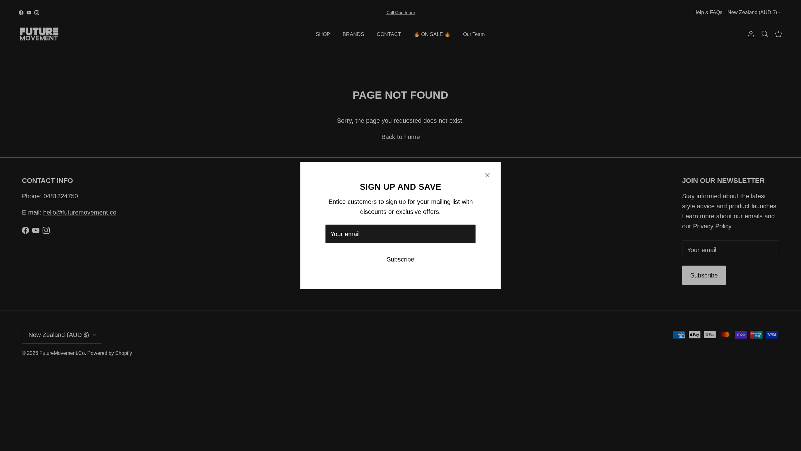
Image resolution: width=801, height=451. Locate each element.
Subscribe (400, 259)
